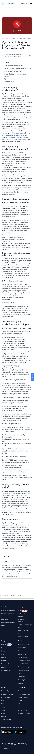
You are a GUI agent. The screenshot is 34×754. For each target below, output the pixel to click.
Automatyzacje (5, 670)
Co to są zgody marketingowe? (14, 65)
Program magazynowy (7, 613)
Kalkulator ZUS (22, 647)
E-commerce (5, 648)
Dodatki (3, 667)
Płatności (4, 651)
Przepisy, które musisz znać (13, 71)
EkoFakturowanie (23, 663)
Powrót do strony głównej (12, 595)
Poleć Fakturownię (23, 667)
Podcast (3, 704)
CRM (2, 654)
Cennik (3, 625)
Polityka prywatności (24, 694)
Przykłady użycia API (24, 713)
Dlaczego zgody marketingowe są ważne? (18, 68)
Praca (3, 713)
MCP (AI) (6, 644)
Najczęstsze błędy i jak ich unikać (14, 79)
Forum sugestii (5, 697)
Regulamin (21, 691)
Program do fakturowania (8, 610)
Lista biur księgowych (24, 660)
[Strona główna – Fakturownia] (8, 3)
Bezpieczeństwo (23, 697)
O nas (3, 707)
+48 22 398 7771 (6, 720)
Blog (2, 700)
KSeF (22, 610)
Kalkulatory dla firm (23, 644)
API (19, 707)
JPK (19, 633)
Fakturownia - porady (14, 38)
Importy (3, 657)
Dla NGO (20, 673)
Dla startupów (22, 680)
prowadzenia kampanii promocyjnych (14, 135)
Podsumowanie (9, 82)
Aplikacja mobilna (23, 636)
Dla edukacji (21, 676)
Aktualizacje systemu (7, 694)
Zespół (3, 710)
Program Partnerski (23, 670)
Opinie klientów (22, 654)
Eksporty (3, 660)
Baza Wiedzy (5, 691)
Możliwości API (22, 710)
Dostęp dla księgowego (25, 624)
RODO (4, 206)
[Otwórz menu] (31, 3)
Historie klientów (23, 657)
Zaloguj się (24, 3)
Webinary (21, 683)
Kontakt (3, 716)
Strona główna (6, 38)
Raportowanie (5, 664)
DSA (19, 704)
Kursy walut (21, 651)
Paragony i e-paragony (8, 622)
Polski (22, 743)
